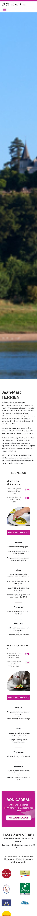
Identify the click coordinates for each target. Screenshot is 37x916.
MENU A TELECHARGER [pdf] (18, 532)
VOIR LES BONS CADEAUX (18, 818)
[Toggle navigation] (4, 9)
